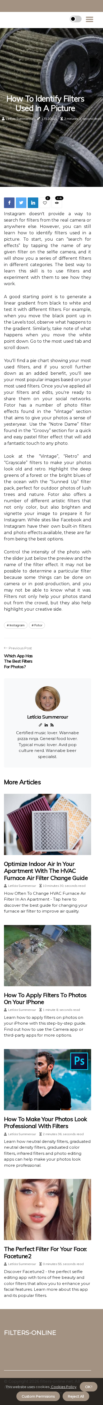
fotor (38, 625)
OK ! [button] (88, 1387)
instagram (17, 625)
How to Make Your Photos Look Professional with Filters (45, 1122)
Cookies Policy (63, 1387)
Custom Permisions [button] (38, 1396)
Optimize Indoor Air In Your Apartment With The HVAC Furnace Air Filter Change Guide (46, 871)
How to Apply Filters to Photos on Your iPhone (45, 998)
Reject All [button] (76, 1396)
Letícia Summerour (20, 119)
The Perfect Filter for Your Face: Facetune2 (45, 1252)
